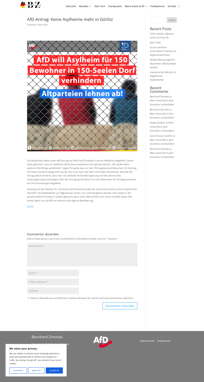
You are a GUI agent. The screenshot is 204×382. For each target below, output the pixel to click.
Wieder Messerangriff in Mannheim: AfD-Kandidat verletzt (163, 63)
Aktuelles (83, 6)
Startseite (71, 6)
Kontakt (172, 6)
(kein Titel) (155, 42)
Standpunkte (115, 6)
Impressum (164, 341)
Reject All (36, 370)
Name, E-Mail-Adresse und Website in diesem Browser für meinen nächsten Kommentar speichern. (82, 298)
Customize (18, 370)
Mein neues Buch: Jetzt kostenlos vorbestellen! (162, 126)
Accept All (54, 370)
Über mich (99, 6)
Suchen (171, 20)
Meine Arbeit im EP (134, 6)
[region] (36, 360)
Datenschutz (147, 341)
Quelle (30, 206)
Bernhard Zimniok (159, 96)
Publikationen (157, 6)
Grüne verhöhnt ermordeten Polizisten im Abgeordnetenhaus (163, 51)
